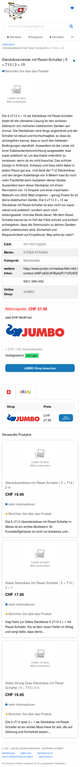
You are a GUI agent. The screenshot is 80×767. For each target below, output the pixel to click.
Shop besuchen (66, 417)
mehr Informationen (21, 504)
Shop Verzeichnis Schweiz (17, 756)
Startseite (15, 37)
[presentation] (26, 392)
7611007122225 (34, 244)
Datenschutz (45, 753)
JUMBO (28, 291)
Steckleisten (31, 260)
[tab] (8, 392)
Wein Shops (45, 756)
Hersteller (57, 37)
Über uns (25, 753)
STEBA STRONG (35, 252)
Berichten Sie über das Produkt (26, 71)
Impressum (8, 753)
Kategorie (36, 37)
